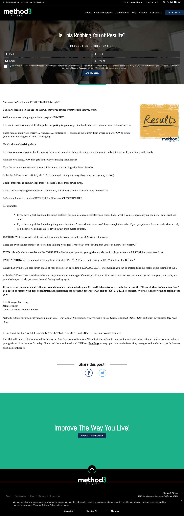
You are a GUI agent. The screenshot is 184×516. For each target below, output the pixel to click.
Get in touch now (134, 2)
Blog (134, 12)
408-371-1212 (152, 2)
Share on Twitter (102, 372)
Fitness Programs (103, 12)
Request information (92, 436)
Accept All (69, 511)
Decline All (92, 511)
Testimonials (122, 12)
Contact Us (156, 12)
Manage (115, 511)
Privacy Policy (48, 505)
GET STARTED (174, 12)
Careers (143, 12)
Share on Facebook (88, 372)
